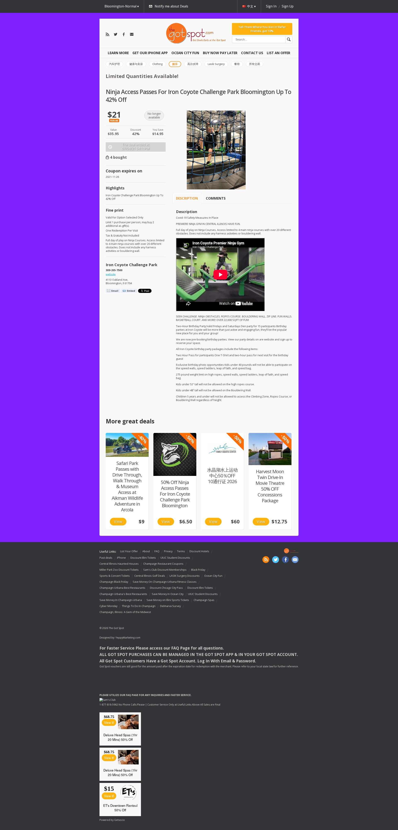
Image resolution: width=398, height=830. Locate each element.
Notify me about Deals (171, 6)
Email (114, 290)
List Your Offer (129, 551)
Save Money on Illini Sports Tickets (168, 600)
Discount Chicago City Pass (166, 588)
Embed (131, 290)
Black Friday (198, 570)
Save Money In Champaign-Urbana (121, 600)
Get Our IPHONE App (150, 53)
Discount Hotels (199, 551)
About (146, 551)
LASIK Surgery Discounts (185, 576)
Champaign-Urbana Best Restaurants (122, 588)
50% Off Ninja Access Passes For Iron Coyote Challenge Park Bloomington (175, 494)
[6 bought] (127, 445)
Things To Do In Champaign (138, 606)
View (118, 521)
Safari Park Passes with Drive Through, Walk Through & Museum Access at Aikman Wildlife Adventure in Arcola (127, 486)
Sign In (271, 6)
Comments (216, 198)
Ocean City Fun (185, 53)
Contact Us (252, 53)
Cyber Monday (108, 606)
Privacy (168, 551)
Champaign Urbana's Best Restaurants (123, 594)
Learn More (118, 53)
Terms (181, 551)
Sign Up (288, 6)
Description (187, 198)
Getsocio (119, 820)
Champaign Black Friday (114, 582)
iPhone (121, 557)
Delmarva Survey (170, 606)
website (111, 274)
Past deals (106, 557)
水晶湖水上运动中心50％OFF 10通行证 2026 (222, 476)
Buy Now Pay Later (220, 53)
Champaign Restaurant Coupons (163, 564)
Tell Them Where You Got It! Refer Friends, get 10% (262, 29)
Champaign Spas (204, 600)
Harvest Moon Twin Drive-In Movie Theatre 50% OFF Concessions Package (270, 486)
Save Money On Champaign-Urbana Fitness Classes (165, 582)
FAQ (156, 551)
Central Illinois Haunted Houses (119, 564)
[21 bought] (270, 449)
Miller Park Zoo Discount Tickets (119, 570)
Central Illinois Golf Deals (149, 576)
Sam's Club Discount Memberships (165, 570)
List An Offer (278, 53)
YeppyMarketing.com (127, 637)
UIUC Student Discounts (175, 557)
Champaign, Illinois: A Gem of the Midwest (125, 612)
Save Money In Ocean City (167, 594)
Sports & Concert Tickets (115, 576)
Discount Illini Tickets (143, 557)
